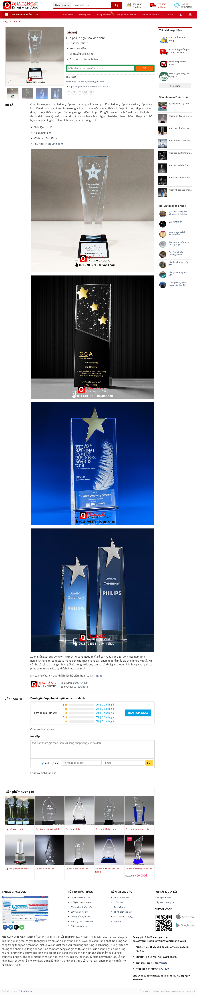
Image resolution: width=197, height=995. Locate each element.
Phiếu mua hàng (121, 897)
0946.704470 (80, 683)
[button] (21, 14)
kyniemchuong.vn (165, 902)
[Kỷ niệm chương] (72, 32)
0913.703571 (81, 686)
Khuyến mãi (67, 14)
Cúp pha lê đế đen (73, 829)
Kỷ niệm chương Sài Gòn (178, 273)
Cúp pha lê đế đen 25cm (105, 829)
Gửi (149, 762)
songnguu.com (164, 897)
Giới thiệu (118, 902)
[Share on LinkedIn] (91, 92)
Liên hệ (117, 921)
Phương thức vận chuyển (82, 921)
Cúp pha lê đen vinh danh (76, 868)
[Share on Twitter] (74, 92)
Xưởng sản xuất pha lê (98, 86)
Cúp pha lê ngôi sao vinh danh (138, 868)
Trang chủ (6, 21)
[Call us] (21, 927)
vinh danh (58, 143)
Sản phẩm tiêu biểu (151, 14)
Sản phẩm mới (104, 14)
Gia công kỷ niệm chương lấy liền (176, 253)
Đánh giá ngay (138, 713)
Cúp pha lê (19, 21)
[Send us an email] (16, 927)
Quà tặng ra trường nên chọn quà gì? (179, 243)
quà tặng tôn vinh (78, 86)
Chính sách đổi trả (79, 926)
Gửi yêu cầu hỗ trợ (79, 911)
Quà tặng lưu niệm (95, 81)
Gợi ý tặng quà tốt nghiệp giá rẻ (177, 233)
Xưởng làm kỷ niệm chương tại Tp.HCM (177, 283)
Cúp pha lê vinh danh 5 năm (137, 829)
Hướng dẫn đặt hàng (80, 916)
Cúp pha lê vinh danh (44, 868)
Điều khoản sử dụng (123, 916)
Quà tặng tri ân (175, 222)
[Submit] (116, 5)
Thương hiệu (85, 14)
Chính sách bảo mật (123, 911)
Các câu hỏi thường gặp (81, 907)
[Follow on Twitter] (10, 927)
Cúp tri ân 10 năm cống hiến (47, 829)
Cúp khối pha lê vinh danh (17, 868)
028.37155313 (95, 675)
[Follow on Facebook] (5, 927)
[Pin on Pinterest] (85, 92)
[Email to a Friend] (80, 92)
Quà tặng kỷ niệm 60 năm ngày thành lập (178, 212)
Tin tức (170, 14)
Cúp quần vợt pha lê (14, 829)
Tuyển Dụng (119, 907)
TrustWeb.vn (26, 991)
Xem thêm (175, 85)
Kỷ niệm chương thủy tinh (178, 263)
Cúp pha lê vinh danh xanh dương (106, 870)
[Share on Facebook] (69, 92)
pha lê (48, 127)
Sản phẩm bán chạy (126, 14)
